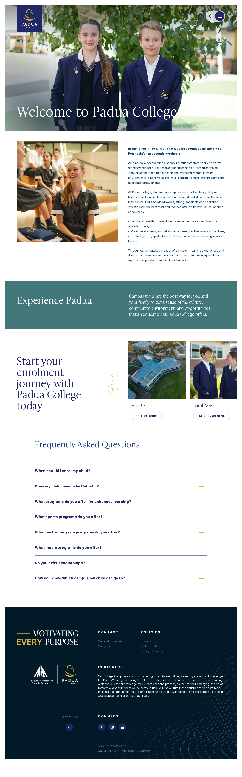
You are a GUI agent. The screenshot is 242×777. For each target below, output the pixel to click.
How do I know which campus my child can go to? (80, 578)
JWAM (146, 750)
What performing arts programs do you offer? (77, 532)
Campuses (105, 646)
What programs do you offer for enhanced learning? (83, 501)
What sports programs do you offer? (69, 517)
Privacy (146, 641)
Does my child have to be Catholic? (67, 486)
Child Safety (149, 646)
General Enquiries (110, 641)
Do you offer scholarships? (60, 563)
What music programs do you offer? (68, 547)
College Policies (152, 651)
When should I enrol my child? (62, 471)
